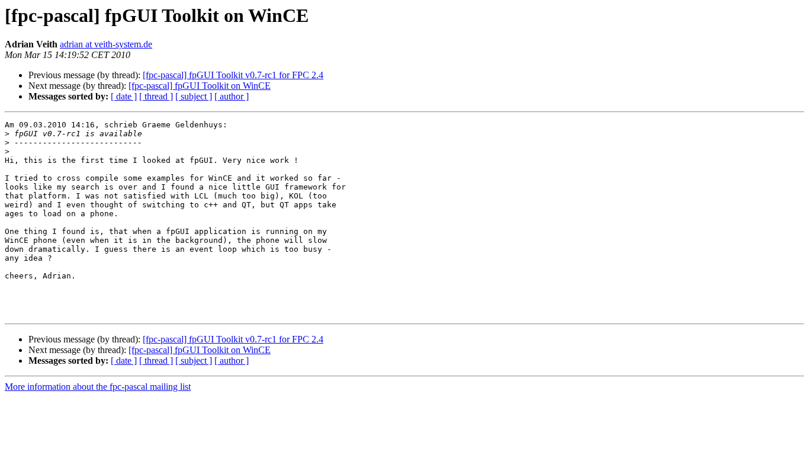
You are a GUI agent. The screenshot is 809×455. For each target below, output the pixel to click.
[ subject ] (193, 96)
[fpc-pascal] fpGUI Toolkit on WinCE (200, 86)
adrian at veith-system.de (106, 44)
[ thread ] (156, 96)
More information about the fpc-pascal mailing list (98, 387)
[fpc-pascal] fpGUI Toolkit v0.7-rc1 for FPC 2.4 (233, 75)
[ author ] (231, 96)
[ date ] (124, 96)
